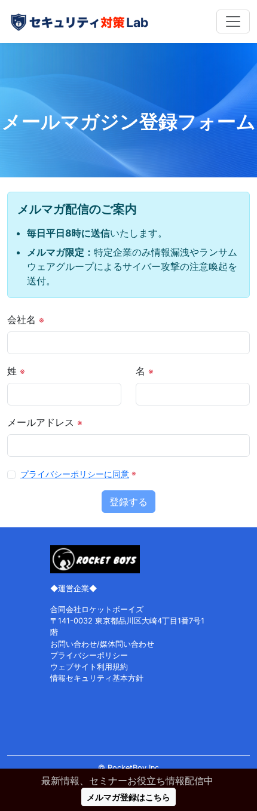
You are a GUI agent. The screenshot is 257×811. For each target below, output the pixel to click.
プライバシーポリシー (89, 655)
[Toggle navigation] (233, 21)
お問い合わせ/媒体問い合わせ (102, 644)
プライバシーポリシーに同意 (74, 474)
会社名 (25, 319)
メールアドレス (44, 422)
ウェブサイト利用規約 (89, 666)
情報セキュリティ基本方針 (96, 678)
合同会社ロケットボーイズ (96, 609)
